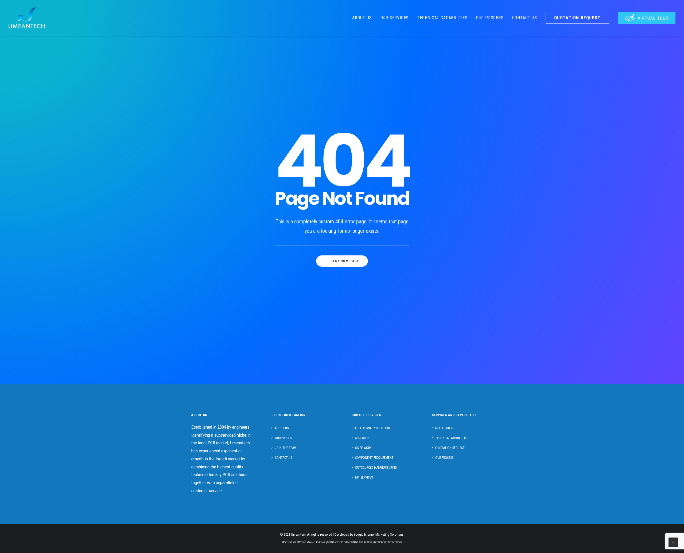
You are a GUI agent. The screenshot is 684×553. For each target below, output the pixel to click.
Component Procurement (374, 458)
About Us (362, 17)
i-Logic (358, 534)
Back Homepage (345, 261)
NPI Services (364, 477)
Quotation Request (450, 448)
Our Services (394, 17)
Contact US (283, 458)
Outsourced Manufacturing (376, 467)
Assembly (362, 438)
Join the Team (285, 448)
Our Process (490, 17)
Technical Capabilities (442, 17)
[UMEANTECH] (27, 18)
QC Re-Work (363, 448)
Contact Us (524, 17)
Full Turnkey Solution (372, 428)
